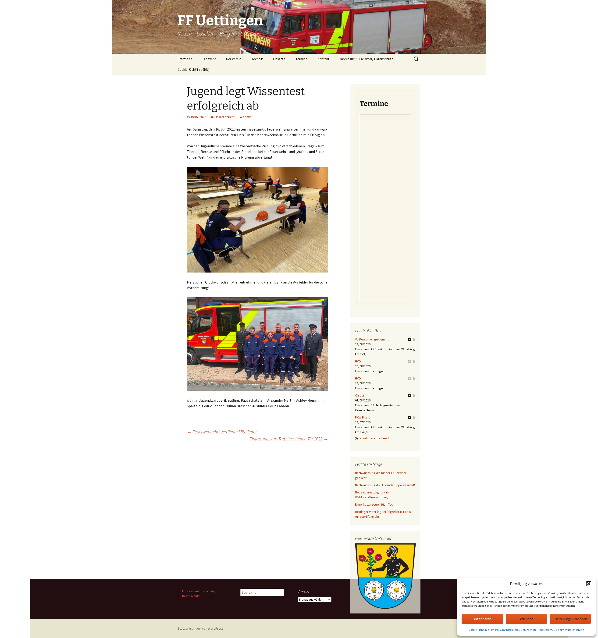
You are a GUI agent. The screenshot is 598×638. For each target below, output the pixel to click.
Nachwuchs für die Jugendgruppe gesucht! (385, 485)
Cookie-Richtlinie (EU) (193, 69)
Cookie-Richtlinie (479, 629)
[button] (588, 583)
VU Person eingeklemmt (371, 339)
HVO (358, 361)
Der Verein (233, 59)
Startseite (185, 59)
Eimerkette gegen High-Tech (375, 504)
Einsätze (279, 59)
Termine (301, 59)
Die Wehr (209, 59)
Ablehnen (526, 619)
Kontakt (323, 59)
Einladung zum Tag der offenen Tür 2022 (288, 439)
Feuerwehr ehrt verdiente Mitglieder (222, 432)
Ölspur (359, 395)
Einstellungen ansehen (570, 619)
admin (247, 117)
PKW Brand (362, 417)
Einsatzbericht (224, 117)
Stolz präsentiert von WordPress (201, 628)
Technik (257, 59)
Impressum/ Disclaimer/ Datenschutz (513, 629)
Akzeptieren (482, 619)
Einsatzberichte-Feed (374, 438)
